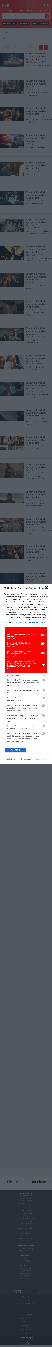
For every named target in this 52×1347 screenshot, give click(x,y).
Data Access (26, 759)
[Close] (47, 588)
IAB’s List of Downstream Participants (29, 622)
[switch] (43, 635)
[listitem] (26, 630)
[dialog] (26, 674)
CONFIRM (15, 750)
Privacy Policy (39, 759)
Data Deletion (12, 759)
